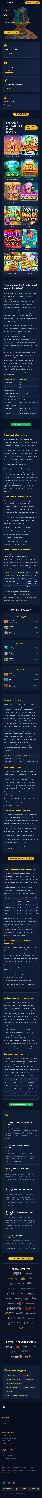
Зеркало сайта (11, 1375)
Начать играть (11, 32)
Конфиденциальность (9, 1458)
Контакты (9, 1391)
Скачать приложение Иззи (21, 858)
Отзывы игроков (29, 1387)
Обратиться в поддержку (21, 1258)
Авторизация (29, 1379)
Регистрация (32, 2)
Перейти (9, 53)
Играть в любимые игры (21, 1104)
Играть (4, 1423)
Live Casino (5, 1426)
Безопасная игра (7, 1455)
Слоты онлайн (24, 1375)
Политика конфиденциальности (16, 1395)
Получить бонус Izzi (21, 424)
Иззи (10, 3)
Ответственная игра (12, 1387)
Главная (4, 1420)
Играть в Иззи (21, 114)
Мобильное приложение (14, 1383)
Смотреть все (31, 127)
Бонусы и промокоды (13, 1379)
